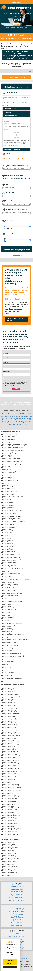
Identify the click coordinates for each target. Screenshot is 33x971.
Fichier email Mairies (5, 596)
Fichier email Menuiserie (6, 606)
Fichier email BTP (5, 493)
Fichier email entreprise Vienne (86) (8, 822)
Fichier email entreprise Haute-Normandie (10, 858)
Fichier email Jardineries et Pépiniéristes (9, 584)
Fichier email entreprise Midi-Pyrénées (9, 866)
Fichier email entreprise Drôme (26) (8, 727)
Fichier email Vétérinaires (6, 675)
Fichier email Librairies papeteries (8, 590)
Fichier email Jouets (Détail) (7, 585)
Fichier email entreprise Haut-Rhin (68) (9, 793)
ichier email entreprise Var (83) (8, 817)
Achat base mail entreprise (16, 910)
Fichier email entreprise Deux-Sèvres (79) (10, 811)
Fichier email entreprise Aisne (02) (8, 689)
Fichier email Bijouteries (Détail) (8, 488)
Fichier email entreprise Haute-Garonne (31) (10, 735)
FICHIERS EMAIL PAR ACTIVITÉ (10, 431)
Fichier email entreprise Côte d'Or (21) (9, 719)
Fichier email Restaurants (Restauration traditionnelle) (12, 655)
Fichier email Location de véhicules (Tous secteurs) (11, 593)
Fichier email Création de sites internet (9, 530)
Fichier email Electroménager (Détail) (9, 546)
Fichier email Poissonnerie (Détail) (8, 642)
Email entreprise (28, 418)
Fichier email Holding (5, 570)
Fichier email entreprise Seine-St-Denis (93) (10, 833)
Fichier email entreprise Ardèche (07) (9, 697)
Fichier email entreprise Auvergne (8, 845)
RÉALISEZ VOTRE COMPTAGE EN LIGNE (16, 77)
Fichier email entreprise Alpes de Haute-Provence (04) (12, 693)
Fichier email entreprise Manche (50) (8, 765)
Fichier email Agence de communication (9, 434)
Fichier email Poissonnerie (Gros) (8, 644)
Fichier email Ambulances (6, 455)
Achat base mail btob (16, 916)
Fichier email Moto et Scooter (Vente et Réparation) (11, 611)
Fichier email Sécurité (5, 658)
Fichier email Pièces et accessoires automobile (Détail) (12, 634)
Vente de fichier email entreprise (19, 424)
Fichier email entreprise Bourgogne (8, 848)
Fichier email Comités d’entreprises (8, 513)
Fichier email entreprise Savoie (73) (8, 801)
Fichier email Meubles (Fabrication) (8, 609)
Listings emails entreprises (16, 936)
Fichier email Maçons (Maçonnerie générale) (10, 595)
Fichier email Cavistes (5, 500)
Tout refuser (10, 963)
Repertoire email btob (16, 902)
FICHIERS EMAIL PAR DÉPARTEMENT (12, 685)
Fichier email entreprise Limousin (8, 863)
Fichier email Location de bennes (8, 592)
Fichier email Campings (6, 499)
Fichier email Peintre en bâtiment (8, 629)
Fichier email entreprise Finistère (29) (9, 732)
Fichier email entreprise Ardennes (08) (9, 699)
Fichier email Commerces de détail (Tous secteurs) (11, 515)
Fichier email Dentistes (6, 535)
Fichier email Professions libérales (8, 648)
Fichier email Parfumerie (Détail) (8, 625)
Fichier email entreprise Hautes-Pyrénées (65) (10, 789)
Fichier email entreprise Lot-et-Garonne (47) (10, 760)
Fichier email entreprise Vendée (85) (8, 820)
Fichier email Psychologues (7, 650)
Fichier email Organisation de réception (9, 622)
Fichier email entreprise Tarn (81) (8, 814)
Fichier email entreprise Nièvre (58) (8, 778)
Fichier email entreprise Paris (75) (8, 804)
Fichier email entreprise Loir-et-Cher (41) (9, 751)
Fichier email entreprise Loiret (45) (8, 757)
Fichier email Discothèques (7, 540)
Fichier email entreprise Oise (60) (8, 781)
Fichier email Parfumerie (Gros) (7, 626)
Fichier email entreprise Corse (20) (8, 718)
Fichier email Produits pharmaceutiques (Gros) (11, 647)
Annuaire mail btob (16, 922)
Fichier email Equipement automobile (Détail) (10, 554)
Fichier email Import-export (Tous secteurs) (10, 574)
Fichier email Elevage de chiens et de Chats (10, 548)
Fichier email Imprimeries (6, 576)
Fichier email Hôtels (5, 571)
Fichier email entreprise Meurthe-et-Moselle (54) (11, 771)
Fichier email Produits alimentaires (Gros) (9, 645)
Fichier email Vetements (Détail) (7, 672)
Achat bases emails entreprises (16, 933)
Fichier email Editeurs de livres (7, 543)
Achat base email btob (16, 892)
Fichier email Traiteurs (5, 669)
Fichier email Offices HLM (6, 618)
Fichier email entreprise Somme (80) (8, 812)
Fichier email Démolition (6, 534)
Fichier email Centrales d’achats (8, 502)
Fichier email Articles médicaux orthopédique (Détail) (12, 464)
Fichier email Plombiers (6, 637)
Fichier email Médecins (6, 604)
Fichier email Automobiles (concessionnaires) (10, 482)
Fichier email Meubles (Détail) (7, 607)
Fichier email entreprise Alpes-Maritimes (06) (10, 696)
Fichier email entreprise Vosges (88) (8, 825)
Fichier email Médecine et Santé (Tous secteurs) (11, 603)
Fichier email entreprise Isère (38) (8, 746)
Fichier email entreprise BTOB (22, 419)
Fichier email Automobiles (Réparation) (9, 478)
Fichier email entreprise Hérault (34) (8, 740)
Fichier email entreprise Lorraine (8, 864)
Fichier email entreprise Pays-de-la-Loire (9, 869)
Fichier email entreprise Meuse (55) (8, 773)
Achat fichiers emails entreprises (16, 931)
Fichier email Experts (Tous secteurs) (8, 560)
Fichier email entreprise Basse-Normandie (10, 847)
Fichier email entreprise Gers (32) (8, 737)
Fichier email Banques (6, 485)
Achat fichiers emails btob (16, 938)
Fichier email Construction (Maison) (8, 519)
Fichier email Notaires (5, 615)
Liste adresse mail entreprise (16, 911)
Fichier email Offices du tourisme (8, 617)
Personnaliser (10, 967)
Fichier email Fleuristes (6, 563)
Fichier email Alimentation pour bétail (9, 453)
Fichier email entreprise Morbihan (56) (9, 774)
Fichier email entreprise (8, 419)
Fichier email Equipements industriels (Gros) (10, 557)
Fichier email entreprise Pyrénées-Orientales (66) (11, 790)
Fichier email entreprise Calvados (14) (9, 708)
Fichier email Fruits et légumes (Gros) (9, 565)
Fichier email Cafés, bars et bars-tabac (9, 497)
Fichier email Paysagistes (6, 628)
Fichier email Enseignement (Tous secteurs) (10, 551)
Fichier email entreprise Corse (7, 855)
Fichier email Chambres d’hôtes (7, 507)
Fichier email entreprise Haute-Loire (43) (9, 754)
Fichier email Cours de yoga (7, 526)
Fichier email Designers (6, 537)
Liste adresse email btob (16, 894)
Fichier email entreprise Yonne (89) (8, 826)
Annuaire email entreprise (22, 416)
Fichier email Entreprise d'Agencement (9, 552)
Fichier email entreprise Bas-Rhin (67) (9, 792)
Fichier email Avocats (5, 483)
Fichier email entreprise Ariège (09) (8, 700)
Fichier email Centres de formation (8, 504)
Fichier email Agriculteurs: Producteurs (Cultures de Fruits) (13, 445)
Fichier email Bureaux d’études (7, 494)
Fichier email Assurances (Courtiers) (8, 472)
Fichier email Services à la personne (8, 661)
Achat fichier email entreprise (8, 416)
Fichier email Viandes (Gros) (7, 677)
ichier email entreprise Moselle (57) (9, 776)
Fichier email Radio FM (6, 651)
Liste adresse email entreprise (16, 888)
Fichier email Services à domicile (8, 659)
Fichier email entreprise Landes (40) (8, 749)
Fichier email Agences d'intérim (7, 438)
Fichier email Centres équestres (7, 505)
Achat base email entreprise (16, 886)
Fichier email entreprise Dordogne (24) (9, 724)
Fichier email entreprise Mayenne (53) (9, 770)
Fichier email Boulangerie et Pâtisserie (9, 491)
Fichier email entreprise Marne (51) (8, 766)
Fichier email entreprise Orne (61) (8, 782)
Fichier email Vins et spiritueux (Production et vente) (12, 678)
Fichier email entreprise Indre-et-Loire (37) (10, 744)
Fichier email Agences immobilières (8, 439)
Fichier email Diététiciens (6, 538)
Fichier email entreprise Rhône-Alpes (9, 875)
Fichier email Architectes (6, 460)
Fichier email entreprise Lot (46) (7, 759)
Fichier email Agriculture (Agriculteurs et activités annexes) (13, 449)
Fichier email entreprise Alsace (7, 842)
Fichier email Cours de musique (7, 524)
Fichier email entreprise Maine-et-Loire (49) (10, 763)
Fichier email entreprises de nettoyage (9, 614)
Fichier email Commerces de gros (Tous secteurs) (11, 516)
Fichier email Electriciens (6, 545)
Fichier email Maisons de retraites (8, 598)
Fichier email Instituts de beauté (7, 582)
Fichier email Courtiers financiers (8, 527)
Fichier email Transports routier (7, 670)
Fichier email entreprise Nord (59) (8, 779)
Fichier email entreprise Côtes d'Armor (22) (10, 721)
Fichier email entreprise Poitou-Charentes (10, 872)
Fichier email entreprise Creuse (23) (8, 722)
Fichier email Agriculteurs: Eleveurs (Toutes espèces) (12, 442)
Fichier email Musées (5, 612)
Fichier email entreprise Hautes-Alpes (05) (10, 694)
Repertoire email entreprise (16, 900)
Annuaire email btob (16, 899)
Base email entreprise (18, 418)
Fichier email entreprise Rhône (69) (8, 795)
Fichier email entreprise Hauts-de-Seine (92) (10, 831)
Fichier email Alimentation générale (8, 452)
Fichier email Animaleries (6, 456)
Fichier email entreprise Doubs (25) (8, 726)
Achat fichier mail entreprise (16, 908)
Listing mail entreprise (16, 913)
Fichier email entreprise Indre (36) (8, 743)
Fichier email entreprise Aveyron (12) (8, 705)
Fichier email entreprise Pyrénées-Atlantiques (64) (11, 787)
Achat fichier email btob (16, 891)
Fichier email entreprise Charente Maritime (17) (11, 713)
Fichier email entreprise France (10, 421)
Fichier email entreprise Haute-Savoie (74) (10, 803)
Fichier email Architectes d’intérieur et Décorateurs (11, 461)
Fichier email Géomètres (6, 567)
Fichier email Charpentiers (6, 508)
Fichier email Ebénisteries (6, 541)
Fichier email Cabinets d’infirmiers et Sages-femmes (12, 496)
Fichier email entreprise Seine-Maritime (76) (10, 806)
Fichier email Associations (6, 469)
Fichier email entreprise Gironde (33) (8, 738)
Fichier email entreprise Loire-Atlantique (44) (10, 755)
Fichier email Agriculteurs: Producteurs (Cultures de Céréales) (14, 444)
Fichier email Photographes (7, 633)
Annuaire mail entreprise (16, 920)
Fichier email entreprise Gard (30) (8, 733)
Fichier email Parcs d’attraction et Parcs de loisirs (11, 623)
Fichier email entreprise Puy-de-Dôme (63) (10, 785)
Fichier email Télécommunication (8, 666)
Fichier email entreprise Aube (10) (8, 702)
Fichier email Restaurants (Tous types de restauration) (12, 656)
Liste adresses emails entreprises (17, 934)
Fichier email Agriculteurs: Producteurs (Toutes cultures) (12, 447)
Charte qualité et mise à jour (16, 31)
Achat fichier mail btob (16, 914)
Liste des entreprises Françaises (15, 422)
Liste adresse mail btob (16, 917)
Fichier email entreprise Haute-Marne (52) (10, 768)
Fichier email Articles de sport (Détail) (9, 463)
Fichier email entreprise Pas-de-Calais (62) (10, 784)
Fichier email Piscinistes (6, 636)
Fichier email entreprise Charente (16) (9, 711)
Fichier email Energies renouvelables (9, 549)
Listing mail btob (16, 919)
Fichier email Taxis (5, 664)
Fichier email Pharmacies (6, 631)
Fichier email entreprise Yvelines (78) (9, 809)
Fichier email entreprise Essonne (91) (9, 829)
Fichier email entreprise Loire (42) (8, 752)
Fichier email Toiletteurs (6, 667)
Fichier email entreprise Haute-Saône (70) (10, 796)
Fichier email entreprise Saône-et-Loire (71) (10, 798)
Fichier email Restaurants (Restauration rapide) (11, 653)
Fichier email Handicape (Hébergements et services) (12, 568)
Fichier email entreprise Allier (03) (8, 691)
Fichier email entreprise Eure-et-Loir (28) (9, 730)
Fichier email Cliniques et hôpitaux (8, 511)
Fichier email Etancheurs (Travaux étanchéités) (11, 559)
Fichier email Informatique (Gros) (8, 578)
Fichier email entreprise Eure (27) (8, 729)
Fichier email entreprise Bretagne (8, 850)
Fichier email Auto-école (6, 475)
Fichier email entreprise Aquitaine (8, 844)
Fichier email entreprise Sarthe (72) (8, 800)
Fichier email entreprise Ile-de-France (9, 859)
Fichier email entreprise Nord (7, 867)
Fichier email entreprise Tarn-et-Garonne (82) (10, 815)
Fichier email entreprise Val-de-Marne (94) (10, 834)
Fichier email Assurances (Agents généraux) (10, 471)
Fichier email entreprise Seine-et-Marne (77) (10, 807)
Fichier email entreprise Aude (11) (8, 704)
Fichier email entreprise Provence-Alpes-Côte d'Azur (12, 874)
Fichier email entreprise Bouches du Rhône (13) (11, 707)
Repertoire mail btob (16, 925)
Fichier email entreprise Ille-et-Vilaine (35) (10, 741)
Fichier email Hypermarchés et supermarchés (10, 573)
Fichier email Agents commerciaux (8, 441)
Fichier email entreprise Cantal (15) (8, 710)
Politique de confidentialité (24, 958)
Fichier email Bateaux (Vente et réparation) (10, 486)
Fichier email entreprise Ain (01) (7, 688)
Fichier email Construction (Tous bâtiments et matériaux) (13, 521)
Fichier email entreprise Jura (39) (8, 748)
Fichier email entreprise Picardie (8, 870)
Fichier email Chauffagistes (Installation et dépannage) (12, 510)
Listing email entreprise (16, 889)
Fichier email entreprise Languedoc (8, 861)
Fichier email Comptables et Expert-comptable (10, 518)
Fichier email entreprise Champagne (8, 853)
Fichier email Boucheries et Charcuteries (9, 489)
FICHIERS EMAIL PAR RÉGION (10, 839)
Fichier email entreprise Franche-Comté (9, 856)
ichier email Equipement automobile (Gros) (11, 556)
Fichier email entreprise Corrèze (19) (8, 716)
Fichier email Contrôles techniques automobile (11, 523)
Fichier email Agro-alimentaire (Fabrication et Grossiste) (12, 450)
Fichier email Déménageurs (7, 532)
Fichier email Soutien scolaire (7, 662)
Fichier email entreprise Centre (7, 852)
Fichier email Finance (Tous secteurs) (9, 562)
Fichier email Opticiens (6, 620)
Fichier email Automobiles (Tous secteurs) (9, 480)
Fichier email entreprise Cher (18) (8, 715)
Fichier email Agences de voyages (8, 436)
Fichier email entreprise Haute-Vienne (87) (10, 823)
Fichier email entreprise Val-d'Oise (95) (9, 836)
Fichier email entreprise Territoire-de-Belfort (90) (11, 828)
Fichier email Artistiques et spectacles (9, 467)
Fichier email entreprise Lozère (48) (8, 762)
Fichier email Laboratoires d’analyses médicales (11, 589)
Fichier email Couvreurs (6, 529)
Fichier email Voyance (5, 681)
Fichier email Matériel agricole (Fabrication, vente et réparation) (14, 600)
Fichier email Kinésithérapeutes (7, 587)
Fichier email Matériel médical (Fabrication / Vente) (11, 601)
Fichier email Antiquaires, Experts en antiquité (10, 458)
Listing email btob (16, 895)
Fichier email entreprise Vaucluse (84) (9, 818)
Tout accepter (10, 960)
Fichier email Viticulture (6, 680)
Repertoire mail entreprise (16, 924)
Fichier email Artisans (5, 466)
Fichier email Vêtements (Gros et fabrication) (10, 673)
